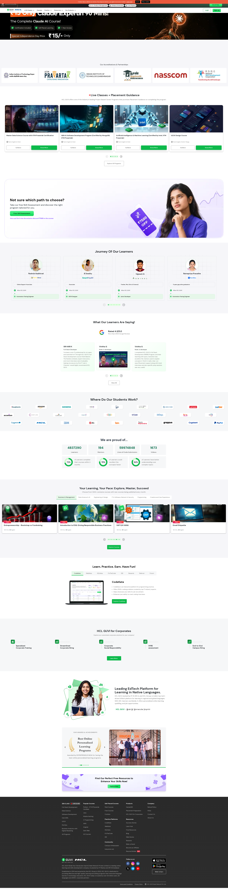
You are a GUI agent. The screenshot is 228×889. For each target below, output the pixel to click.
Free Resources (131, 830)
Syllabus (18, 148)
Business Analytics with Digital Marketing (69, 830)
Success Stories (131, 823)
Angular (85, 827)
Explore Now (114, 786)
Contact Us (151, 814)
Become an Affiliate (132, 848)
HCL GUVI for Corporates (134, 814)
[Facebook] (128, 863)
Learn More (115, 658)
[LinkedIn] (138, 863)
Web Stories (130, 837)
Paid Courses (109, 807)
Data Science (66, 811)
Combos (107, 814)
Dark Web (86, 831)
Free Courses (109, 811)
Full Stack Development (69, 807)
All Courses (87, 834)
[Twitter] (128, 868)
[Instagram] (133, 863)
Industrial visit (109, 849)
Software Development (69, 814)
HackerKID (129, 807)
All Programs (66, 834)
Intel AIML (65, 818)
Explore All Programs (114, 163)
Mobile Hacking (88, 816)
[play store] (159, 866)
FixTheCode (109, 833)
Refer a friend (130, 844)
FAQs (149, 811)
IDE (106, 837)
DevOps (64, 825)
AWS (84, 823)
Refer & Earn (159, 872)
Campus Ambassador (112, 846)
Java (84, 813)
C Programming (88, 820)
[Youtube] (138, 868)
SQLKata (107, 830)
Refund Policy (152, 807)
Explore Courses (114, 547)
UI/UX (64, 821)
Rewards (129, 841)
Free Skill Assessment (22, 213)
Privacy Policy (139, 884)
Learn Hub (129, 826)
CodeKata (108, 823)
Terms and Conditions (126, 884)
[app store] (159, 860)
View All (114, 383)
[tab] (66, 497)
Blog (127, 833)
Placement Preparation (133, 811)
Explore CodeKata (119, 601)
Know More (44, 148)
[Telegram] (133, 868)
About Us (151, 818)
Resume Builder (133, 851)
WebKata (108, 826)
